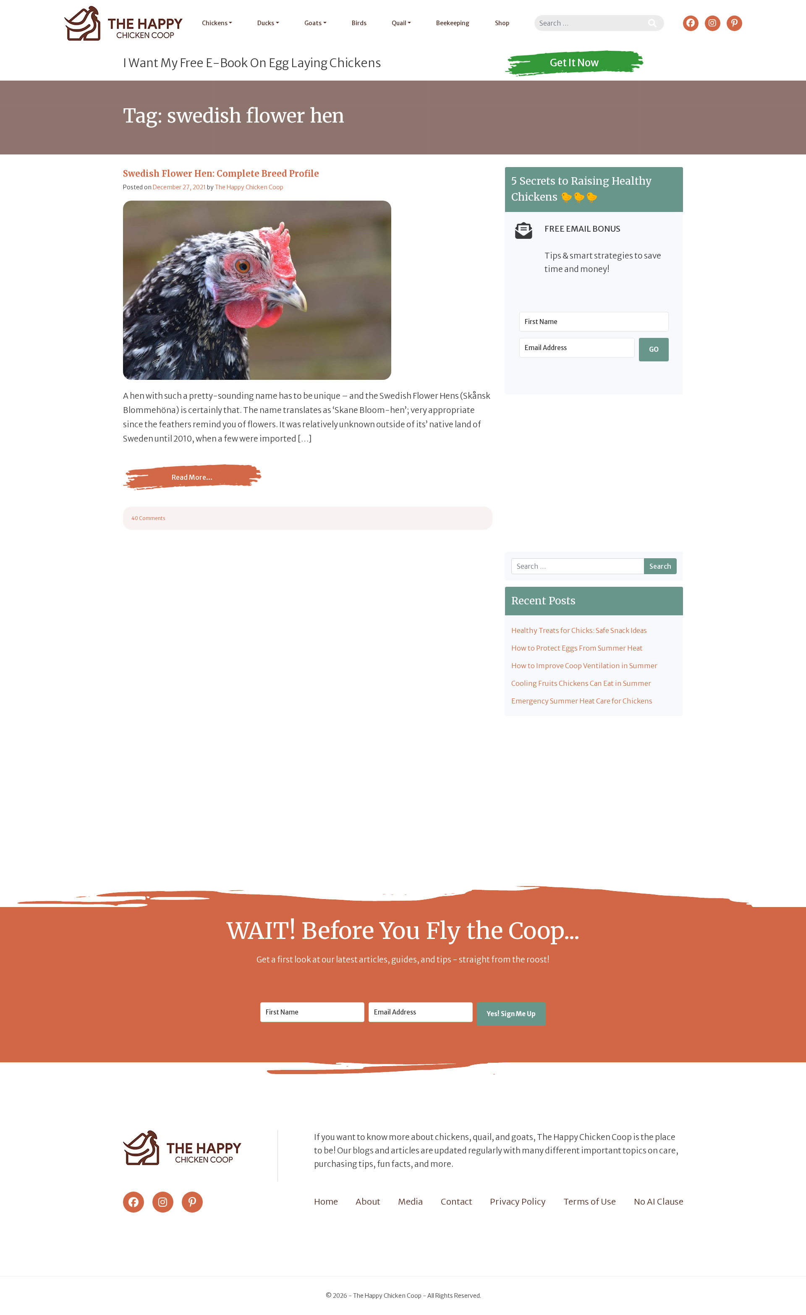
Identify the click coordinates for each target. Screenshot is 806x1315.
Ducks (265, 23)
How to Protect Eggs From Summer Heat (577, 648)
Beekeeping (452, 23)
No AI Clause (658, 1201)
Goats (313, 23)
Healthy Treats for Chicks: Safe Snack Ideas (579, 630)
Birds (359, 23)
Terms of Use (589, 1201)
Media (410, 1201)
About (368, 1201)
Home (326, 1201)
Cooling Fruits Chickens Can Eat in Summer (581, 683)
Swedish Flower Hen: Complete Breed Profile (221, 173)
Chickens (215, 23)
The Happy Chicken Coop (249, 187)
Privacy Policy (518, 1201)
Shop (502, 23)
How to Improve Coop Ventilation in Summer (584, 665)
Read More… (192, 483)
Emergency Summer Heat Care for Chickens (581, 701)
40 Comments (148, 518)
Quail (399, 23)
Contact (456, 1201)
